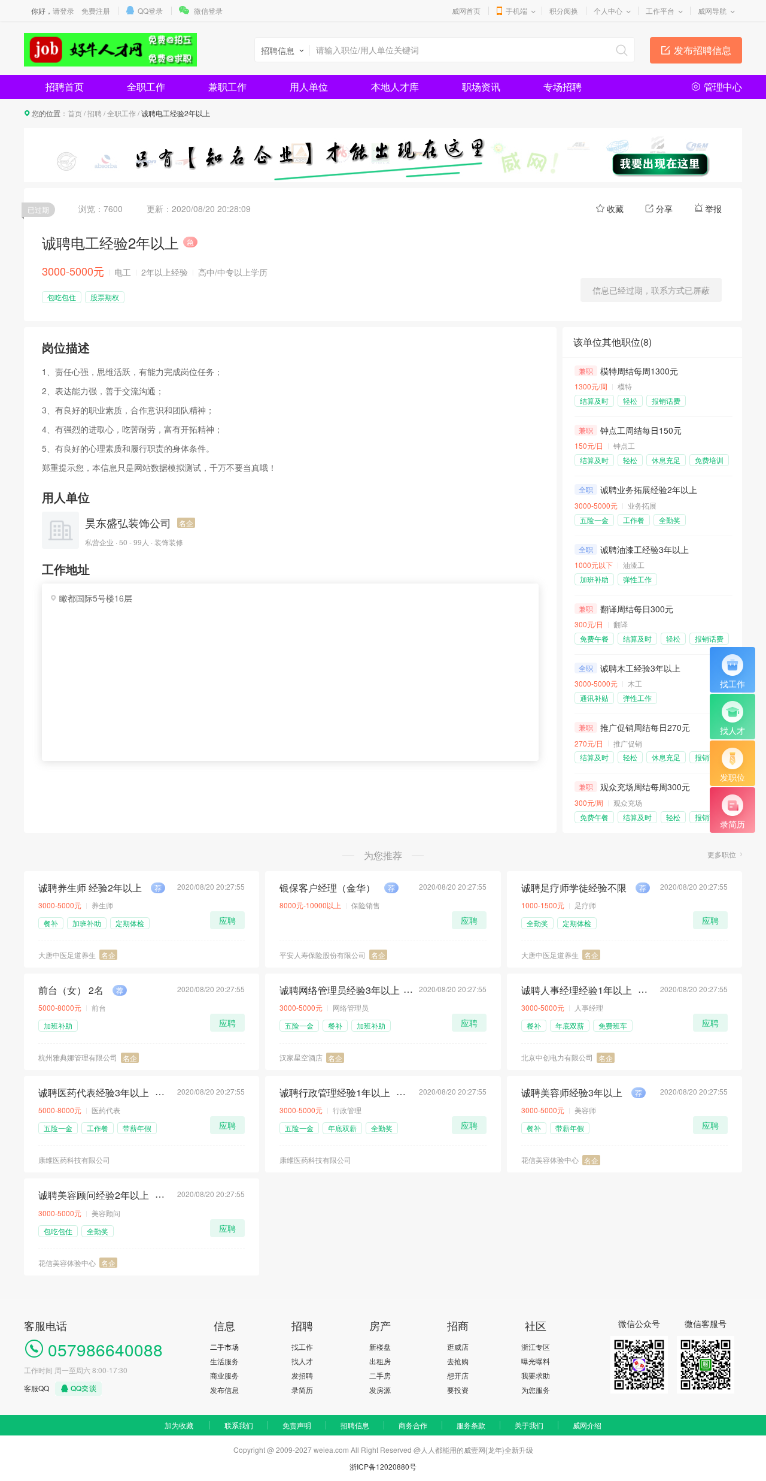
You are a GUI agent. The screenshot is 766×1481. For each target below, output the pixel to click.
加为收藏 (179, 1425)
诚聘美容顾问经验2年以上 (93, 1195)
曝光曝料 (535, 1361)
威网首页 (466, 10)
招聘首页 (64, 86)
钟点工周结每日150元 (641, 430)
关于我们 (529, 1425)
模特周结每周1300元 (639, 371)
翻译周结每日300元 (636, 609)
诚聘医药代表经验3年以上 (93, 1092)
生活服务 (224, 1361)
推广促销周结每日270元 (645, 727)
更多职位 (721, 854)
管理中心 (723, 86)
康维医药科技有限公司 (74, 1159)
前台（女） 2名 (71, 990)
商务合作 (413, 1425)
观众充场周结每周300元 (645, 787)
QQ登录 (150, 10)
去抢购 (458, 1361)
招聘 (94, 113)
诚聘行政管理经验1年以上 (334, 1092)
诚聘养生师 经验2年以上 (90, 887)
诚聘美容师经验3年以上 (571, 1092)
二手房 (380, 1375)
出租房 (380, 1361)
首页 (75, 113)
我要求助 (535, 1375)
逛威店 (458, 1346)
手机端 (516, 10)
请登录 (63, 10)
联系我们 (238, 1425)
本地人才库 (395, 86)
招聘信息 (355, 1425)
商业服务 (224, 1375)
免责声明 (296, 1425)
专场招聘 (562, 86)
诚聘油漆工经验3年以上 (644, 549)
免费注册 (95, 10)
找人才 (302, 1361)
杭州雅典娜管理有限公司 (77, 1057)
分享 (664, 208)
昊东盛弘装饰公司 (128, 522)
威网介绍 (587, 1425)
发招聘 (302, 1375)
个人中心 (608, 10)
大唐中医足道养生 (67, 955)
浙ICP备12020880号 (383, 1466)
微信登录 (208, 10)
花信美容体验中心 (550, 1159)
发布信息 (224, 1390)
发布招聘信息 (702, 50)
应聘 (227, 920)
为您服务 (535, 1390)
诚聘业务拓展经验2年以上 (648, 489)
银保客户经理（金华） (327, 887)
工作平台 (660, 10)
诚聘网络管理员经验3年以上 (339, 990)
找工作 (302, 1346)
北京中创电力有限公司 (557, 1057)
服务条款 (471, 1425)
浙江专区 (535, 1346)
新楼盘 (380, 1346)
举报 (713, 208)
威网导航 (712, 10)
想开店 (458, 1375)
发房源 (380, 1390)
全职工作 (146, 86)
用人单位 (309, 86)
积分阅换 (563, 10)
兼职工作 (227, 86)
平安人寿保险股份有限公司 (322, 955)
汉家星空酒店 (301, 1057)
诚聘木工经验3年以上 (640, 668)
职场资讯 (481, 86)
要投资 (458, 1390)
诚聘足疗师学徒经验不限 (574, 887)
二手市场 (224, 1346)
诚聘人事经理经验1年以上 (576, 990)
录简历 (302, 1390)
